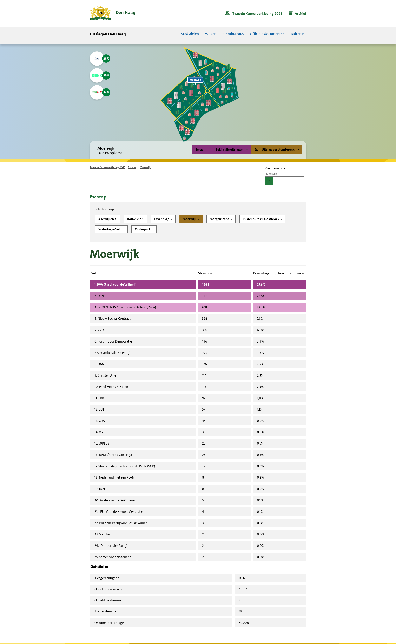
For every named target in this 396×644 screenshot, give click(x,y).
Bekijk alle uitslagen (229, 149)
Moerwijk (190, 219)
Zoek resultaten (276, 168)
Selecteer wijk (104, 209)
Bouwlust (134, 219)
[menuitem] (253, 14)
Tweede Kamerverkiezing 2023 (107, 167)
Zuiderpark (143, 229)
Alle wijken (106, 219)
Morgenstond (220, 219)
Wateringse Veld (110, 229)
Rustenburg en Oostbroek (261, 219)
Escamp (132, 167)
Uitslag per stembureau (278, 149)
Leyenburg (162, 219)
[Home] (112, 13)
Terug (200, 149)
